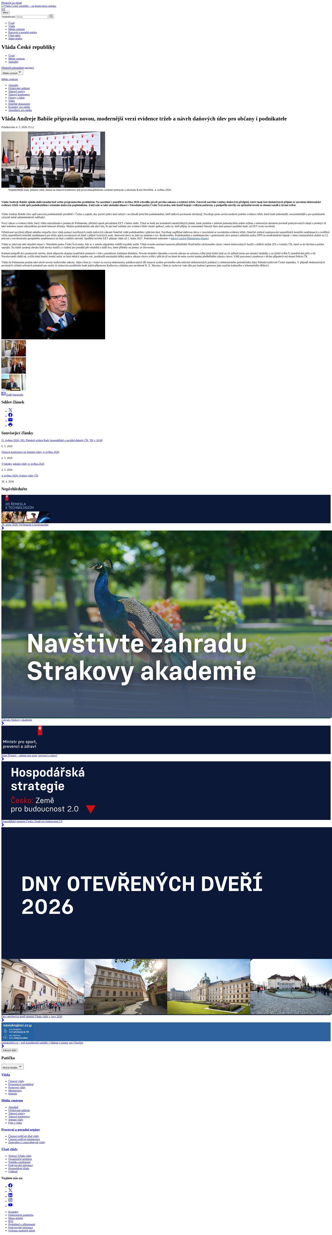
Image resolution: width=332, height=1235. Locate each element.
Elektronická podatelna (20, 1215)
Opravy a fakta (16, 97)
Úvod (11, 22)
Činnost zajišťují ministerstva (24, 1139)
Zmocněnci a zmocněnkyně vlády (26, 1142)
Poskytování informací (20, 1165)
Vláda (11, 26)
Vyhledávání (8, 16)
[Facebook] (10, 1186)
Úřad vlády (14, 35)
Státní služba (15, 38)
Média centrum (16, 29)
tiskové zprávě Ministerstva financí (190, 238)
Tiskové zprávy (16, 91)
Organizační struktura (20, 1159)
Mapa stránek (15, 1218)
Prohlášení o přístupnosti (21, 1224)
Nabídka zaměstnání (19, 1162)
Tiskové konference (19, 94)
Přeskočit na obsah (11, 2)
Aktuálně (13, 1107)
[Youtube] (10, 1205)
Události (12, 1171)
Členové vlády (16, 1081)
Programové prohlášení (21, 1084)
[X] (10, 1191)
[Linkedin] (10, 1196)
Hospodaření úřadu (18, 1168)
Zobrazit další (9, 1050)
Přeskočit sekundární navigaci (17, 67)
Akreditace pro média (20, 110)
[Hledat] (51, 16)
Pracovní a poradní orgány (22, 32)
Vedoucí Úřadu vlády (20, 1155)
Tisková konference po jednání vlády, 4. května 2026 (30, 452)
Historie (12, 1093)
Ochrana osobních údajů (21, 1230)
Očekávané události (19, 1110)
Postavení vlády (17, 1087)
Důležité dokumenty (19, 103)
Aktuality (13, 85)
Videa (11, 100)
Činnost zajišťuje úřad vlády (23, 1136)
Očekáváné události (19, 88)
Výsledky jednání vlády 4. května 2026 (22, 463)
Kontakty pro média (19, 107)
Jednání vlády (15, 1119)
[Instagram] (10, 1201)
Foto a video (15, 1122)
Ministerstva (15, 1090)
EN (3, 9)
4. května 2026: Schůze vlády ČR (19, 475)
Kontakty (13, 1211)
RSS (10, 1221)
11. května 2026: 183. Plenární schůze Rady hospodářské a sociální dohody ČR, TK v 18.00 (51, 440)
